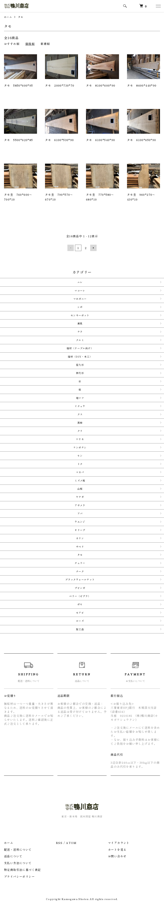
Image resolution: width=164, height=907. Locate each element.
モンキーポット (80, 315)
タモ (20, 17)
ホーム (8, 17)
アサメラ (80, 505)
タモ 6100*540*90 (100, 140)
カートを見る (117, 850)
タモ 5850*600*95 (18, 85)
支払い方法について (18, 863)
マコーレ (80, 290)
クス (80, 414)
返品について (13, 856)
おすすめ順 (11, 44)
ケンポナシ (80, 447)
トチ (80, 464)
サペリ (80, 546)
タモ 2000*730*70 (59, 85)
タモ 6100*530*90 (59, 140)
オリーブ (80, 530)
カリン (80, 538)
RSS (59, 843)
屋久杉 (80, 364)
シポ (80, 307)
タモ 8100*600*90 (100, 85)
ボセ (80, 604)
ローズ (80, 620)
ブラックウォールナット (80, 579)
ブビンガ (80, 588)
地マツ (80, 398)
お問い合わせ (117, 856)
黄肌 (80, 323)
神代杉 (80, 373)
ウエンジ (80, 521)
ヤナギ (80, 497)
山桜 (80, 488)
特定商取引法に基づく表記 (22, 870)
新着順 (45, 44)
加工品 (80, 629)
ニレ (80, 282)
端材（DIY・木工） (80, 356)
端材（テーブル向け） (80, 348)
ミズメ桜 (80, 480)
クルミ (80, 340)
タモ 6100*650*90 (141, 140)
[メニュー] (158, 6)
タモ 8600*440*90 (142, 85)
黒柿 (80, 422)
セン (80, 455)
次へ (93, 248)
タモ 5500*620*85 (18, 140)
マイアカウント (119, 843)
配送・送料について (18, 850)
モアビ (80, 612)
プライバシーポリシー (19, 876)
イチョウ (80, 406)
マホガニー (80, 298)
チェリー (80, 563)
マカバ (80, 472)
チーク (80, 571)
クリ (80, 430)
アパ (80, 513)
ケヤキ (80, 439)
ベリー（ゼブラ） (80, 596)
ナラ (80, 331)
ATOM (71, 843)
